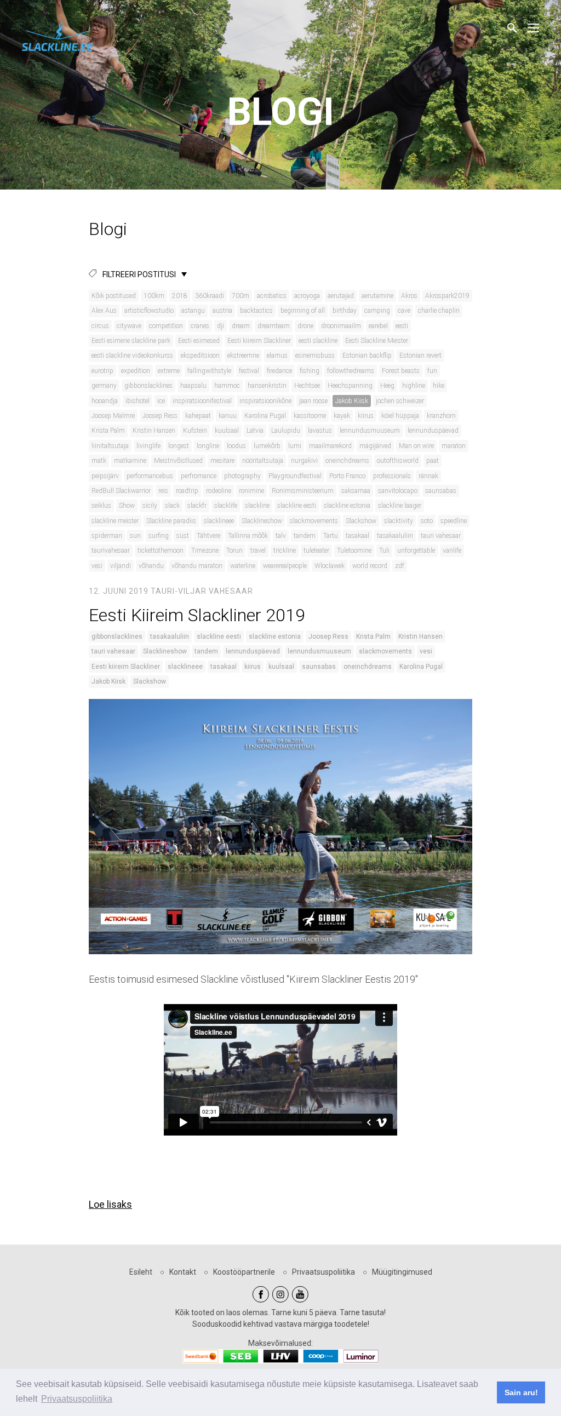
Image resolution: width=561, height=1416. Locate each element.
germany (104, 385)
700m (240, 296)
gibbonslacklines (148, 385)
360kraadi (209, 296)
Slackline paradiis (171, 521)
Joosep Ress (160, 416)
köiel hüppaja (400, 416)
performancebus (150, 476)
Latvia (255, 430)
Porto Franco (347, 476)
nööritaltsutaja (262, 461)
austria (222, 310)
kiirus (366, 416)
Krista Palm (108, 430)
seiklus (101, 505)
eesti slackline (318, 341)
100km (154, 296)
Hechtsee (307, 385)
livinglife (148, 446)
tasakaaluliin (395, 536)
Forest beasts (401, 371)
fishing (309, 371)
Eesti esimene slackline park (130, 341)
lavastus (320, 430)
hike (438, 385)
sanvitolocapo (397, 491)
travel (258, 550)
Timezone (205, 550)
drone (305, 326)
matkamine (130, 461)
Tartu (330, 536)
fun (432, 371)
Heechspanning (350, 385)
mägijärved (375, 446)
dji (220, 326)
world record (369, 566)
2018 (179, 296)
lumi (294, 446)
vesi (96, 566)
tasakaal (357, 536)
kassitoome (310, 416)
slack (172, 505)
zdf (399, 566)
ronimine (251, 491)
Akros (409, 296)
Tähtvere (208, 536)
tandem (305, 536)
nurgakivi (304, 461)
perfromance (198, 476)
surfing (158, 536)
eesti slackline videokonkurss (132, 355)
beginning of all (302, 310)
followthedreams (350, 371)
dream (241, 326)
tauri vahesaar (441, 536)
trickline (284, 550)
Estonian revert (420, 355)
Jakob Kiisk (351, 401)
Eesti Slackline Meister (376, 341)
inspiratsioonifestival (202, 401)
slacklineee (219, 521)
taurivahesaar (110, 550)
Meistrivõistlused (178, 461)
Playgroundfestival (295, 476)
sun (135, 536)
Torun (234, 550)
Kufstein (195, 430)
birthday (345, 310)
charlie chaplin (439, 310)
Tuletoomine (354, 550)
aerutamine (377, 296)
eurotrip (102, 371)
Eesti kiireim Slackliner (259, 341)
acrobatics (272, 296)
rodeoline (218, 491)
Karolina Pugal (265, 416)
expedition (135, 371)
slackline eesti (296, 505)
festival (249, 371)
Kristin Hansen (154, 430)
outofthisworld (398, 461)
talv (281, 536)
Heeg (387, 385)
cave (404, 310)
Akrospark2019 (447, 296)
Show (127, 505)
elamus (277, 355)
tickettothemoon (161, 550)
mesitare (222, 461)
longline (208, 446)
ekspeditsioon (200, 355)
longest (178, 446)
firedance (279, 371)
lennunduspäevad (433, 430)
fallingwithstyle (209, 371)
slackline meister (115, 521)
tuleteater (316, 550)
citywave (129, 326)
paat (432, 461)
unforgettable (416, 550)
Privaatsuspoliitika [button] (76, 1398)
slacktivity (398, 521)
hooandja (104, 401)
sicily (149, 505)
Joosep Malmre (113, 416)
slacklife (225, 505)
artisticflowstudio (149, 310)
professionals (392, 476)
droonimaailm (341, 326)
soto (427, 521)
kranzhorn (441, 416)
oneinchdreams (347, 461)
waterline (242, 566)
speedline (453, 521)
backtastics (256, 310)
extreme (169, 371)
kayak (342, 416)
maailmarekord (330, 446)
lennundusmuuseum (370, 430)
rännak (428, 476)
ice (161, 401)
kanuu (228, 416)
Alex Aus (104, 310)
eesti (402, 326)
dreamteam (273, 326)
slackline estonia (347, 505)
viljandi (120, 566)
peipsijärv (105, 476)
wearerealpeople (285, 566)
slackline (257, 505)
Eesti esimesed (199, 341)
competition (166, 326)
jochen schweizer (400, 401)
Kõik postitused (113, 296)
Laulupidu (285, 430)
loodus (236, 446)
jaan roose (313, 401)
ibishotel (137, 401)
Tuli (384, 550)
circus (100, 326)
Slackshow (361, 521)
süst (182, 536)
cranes (200, 326)
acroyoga (307, 296)
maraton (454, 446)
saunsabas (440, 491)
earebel (378, 326)
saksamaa (355, 491)
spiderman (106, 536)
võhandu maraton (196, 566)
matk (98, 461)
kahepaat (198, 416)
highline (413, 385)
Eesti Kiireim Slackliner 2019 (197, 615)
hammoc (227, 385)
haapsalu (193, 385)
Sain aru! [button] (521, 1392)
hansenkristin (267, 385)
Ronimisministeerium (303, 491)
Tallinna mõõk (248, 536)
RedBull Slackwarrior (121, 491)
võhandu (151, 566)
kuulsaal (227, 430)
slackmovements (314, 521)
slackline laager (399, 505)
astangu (193, 310)
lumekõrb (267, 446)
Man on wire (416, 446)
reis (163, 491)
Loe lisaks (110, 1204)
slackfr (197, 505)
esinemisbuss (315, 355)
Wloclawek (329, 566)
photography (242, 476)
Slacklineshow (262, 521)
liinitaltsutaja (110, 446)
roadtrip (187, 491)
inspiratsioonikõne (265, 401)
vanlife (452, 550)
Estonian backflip (367, 355)
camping (377, 310)
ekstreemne (243, 355)
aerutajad (341, 296)
